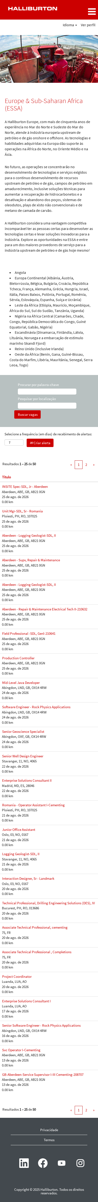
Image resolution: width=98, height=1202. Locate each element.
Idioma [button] (69, 24)
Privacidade (49, 1130)
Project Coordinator (17, 976)
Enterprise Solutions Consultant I (26, 1001)
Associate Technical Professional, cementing (35, 927)
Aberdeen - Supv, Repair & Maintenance (31, 560)
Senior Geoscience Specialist (23, 731)
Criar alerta (41, 443)
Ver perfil (88, 24)
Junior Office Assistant (18, 829)
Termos (49, 1140)
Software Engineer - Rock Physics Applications (36, 707)
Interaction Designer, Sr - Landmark (28, 878)
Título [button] (6, 477)
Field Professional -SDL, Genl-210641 (28, 633)
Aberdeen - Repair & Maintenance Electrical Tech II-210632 (44, 609)
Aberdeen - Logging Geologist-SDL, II (29, 535)
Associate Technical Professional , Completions (36, 952)
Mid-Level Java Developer (21, 682)
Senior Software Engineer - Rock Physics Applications (41, 1025)
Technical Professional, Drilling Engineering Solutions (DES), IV (48, 903)
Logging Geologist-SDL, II (20, 854)
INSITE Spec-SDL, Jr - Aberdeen (25, 486)
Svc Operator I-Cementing (21, 1050)
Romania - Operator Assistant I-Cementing (33, 805)
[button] (81, 11)
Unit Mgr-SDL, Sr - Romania (22, 511)
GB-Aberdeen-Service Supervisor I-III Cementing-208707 (42, 1074)
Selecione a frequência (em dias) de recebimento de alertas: (48, 434)
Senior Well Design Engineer (22, 756)
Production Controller (18, 658)
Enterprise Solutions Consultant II (27, 780)
